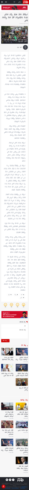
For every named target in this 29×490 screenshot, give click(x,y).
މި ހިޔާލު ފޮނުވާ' (5, 341)
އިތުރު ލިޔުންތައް (24, 400)
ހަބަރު (14, 2)
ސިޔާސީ (19, 2)
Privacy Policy (22, 488)
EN (6, 2)
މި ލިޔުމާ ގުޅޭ (24, 345)
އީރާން (15, 295)
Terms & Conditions (15, 488)
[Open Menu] (2, 2)
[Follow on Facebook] (13, 480)
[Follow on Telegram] (7, 480)
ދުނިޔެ (9, 295)
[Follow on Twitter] (10, 480)
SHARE (3, 487)
